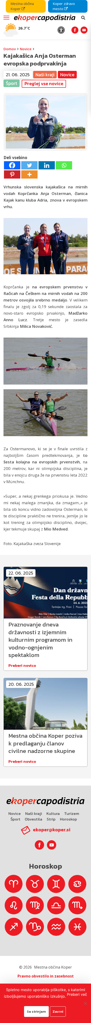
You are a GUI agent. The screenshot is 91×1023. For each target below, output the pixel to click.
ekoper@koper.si (51, 829)
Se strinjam (36, 1011)
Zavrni (57, 1011)
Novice (26, 48)
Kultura (53, 813)
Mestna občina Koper (22, 6)
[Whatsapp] (64, 165)
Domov (10, 48)
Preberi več (77, 994)
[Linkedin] (46, 165)
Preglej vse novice (43, 83)
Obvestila (33, 819)
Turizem (71, 813)
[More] (29, 174)
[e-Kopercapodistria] (44, 18)
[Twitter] (29, 165)
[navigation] (45, 19)
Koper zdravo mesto (64, 6)
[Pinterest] (12, 174)
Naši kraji (33, 813)
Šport (15, 819)
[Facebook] (12, 165)
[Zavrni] (85, 1003)
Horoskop (68, 819)
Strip (51, 819)
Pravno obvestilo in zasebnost (46, 976)
